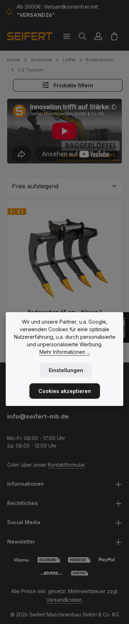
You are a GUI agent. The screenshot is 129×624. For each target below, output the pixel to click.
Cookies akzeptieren (64, 391)
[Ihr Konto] (98, 36)
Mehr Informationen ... (64, 352)
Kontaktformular (66, 465)
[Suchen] (82, 36)
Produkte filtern (72, 85)
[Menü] (66, 36)
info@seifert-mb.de (38, 416)
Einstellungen (66, 370)
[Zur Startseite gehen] (29, 36)
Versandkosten (64, 600)
